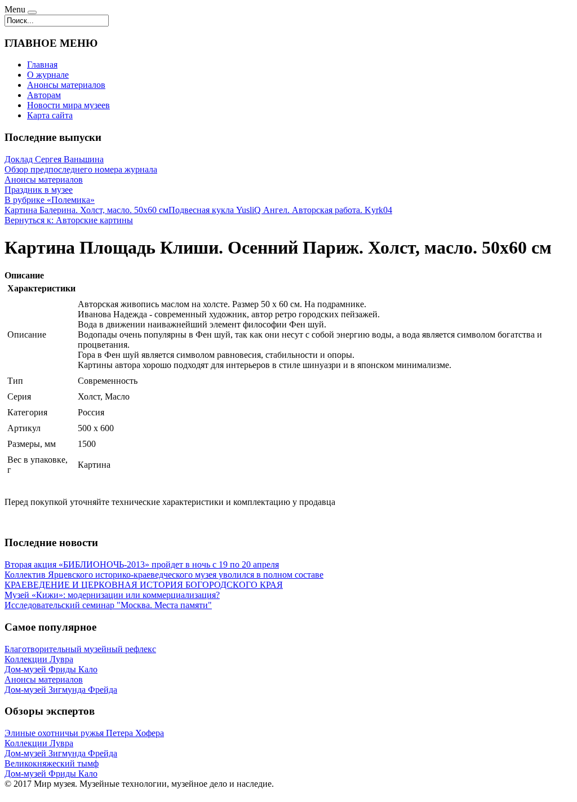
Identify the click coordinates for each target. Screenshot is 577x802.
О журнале (48, 74)
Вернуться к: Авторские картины (69, 220)
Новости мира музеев (68, 105)
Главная (42, 64)
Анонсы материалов (66, 85)
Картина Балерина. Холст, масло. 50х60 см (86, 210)
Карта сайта (50, 115)
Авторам (44, 95)
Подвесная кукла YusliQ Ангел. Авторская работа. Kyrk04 (280, 210)
